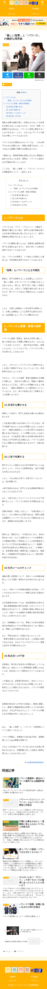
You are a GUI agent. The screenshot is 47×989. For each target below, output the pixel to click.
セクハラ (12, 980)
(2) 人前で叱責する (13, 110)
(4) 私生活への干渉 (13, 116)
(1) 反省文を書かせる (14, 107)
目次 (20, 180)
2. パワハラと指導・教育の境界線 (16, 103)
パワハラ (8, 84)
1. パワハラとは (10, 97)
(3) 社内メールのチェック (16, 113)
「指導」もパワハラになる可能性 (19, 100)
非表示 (23, 92)
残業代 (13, 977)
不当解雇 (34, 977)
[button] (42, 517)
